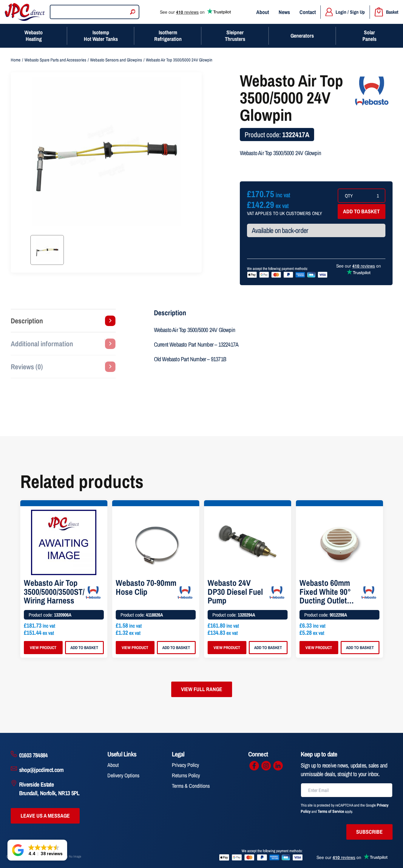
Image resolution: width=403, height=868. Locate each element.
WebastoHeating (33, 36)
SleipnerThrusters (235, 36)
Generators (302, 35)
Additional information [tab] (42, 343)
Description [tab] (27, 320)
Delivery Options (123, 775)
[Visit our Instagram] (266, 765)
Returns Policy (186, 775)
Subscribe (369, 831)
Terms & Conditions (191, 786)
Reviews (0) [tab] (27, 366)
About (262, 12)
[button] (37, 850)
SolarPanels (369, 36)
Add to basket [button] (84, 647)
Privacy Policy (185, 765)
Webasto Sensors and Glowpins (116, 60)
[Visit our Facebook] (254, 765)
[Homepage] (25, 12)
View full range (201, 689)
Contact (307, 12)
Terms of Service (331, 811)
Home (16, 60)
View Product (43, 647)
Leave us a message (45, 815)
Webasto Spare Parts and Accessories (55, 60)
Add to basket (361, 211)
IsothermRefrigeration (168, 36)
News (284, 12)
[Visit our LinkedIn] (278, 765)
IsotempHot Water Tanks (101, 36)
